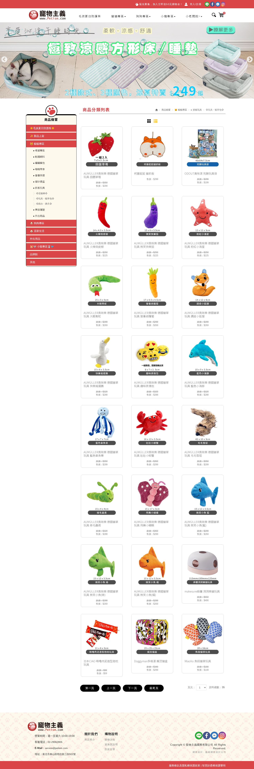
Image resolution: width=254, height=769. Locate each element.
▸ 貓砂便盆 (39, 181)
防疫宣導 (110, 749)
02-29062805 (55, 742)
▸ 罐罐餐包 (39, 163)
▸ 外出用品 (39, 216)
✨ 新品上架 (37, 135)
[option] (127, 60)
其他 (32, 262)
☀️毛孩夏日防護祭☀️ (42, 128)
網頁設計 (197, 752)
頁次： (191, 687)
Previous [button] (4, 59)
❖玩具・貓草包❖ (45, 198)
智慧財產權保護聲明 (213, 765)
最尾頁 (153, 688)
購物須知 (110, 739)
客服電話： (41, 741)
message (217, 4)
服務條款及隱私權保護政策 (184, 765)
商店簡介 (89, 739)
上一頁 (111, 688)
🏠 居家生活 (37, 230)
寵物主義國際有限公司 (47, 15)
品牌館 (34, 254)
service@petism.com (56, 748)
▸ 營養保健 (39, 175)
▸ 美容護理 (39, 209)
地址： (39, 754)
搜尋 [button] (214, 15)
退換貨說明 (111, 744)
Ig (223, 4)
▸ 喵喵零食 (39, 169)
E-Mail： (40, 748)
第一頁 (89, 688)
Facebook (212, 4)
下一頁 (132, 688)
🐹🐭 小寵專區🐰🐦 (42, 246)
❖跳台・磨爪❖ (44, 203)
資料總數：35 (217, 687)
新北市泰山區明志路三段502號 (59, 754)
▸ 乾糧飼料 (39, 156)
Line (207, 4)
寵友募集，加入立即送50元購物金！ (161, 4)
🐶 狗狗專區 (37, 223)
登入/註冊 (196, 4)
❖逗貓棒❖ (41, 193)
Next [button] (249, 59)
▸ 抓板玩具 (39, 187)
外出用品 (35, 238)
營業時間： (41, 735)
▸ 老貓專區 (39, 150)
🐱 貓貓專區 (37, 143)
